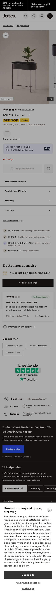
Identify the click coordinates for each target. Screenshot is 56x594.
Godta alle (28, 574)
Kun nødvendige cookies (28, 583)
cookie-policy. (21, 565)
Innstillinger (28, 588)
